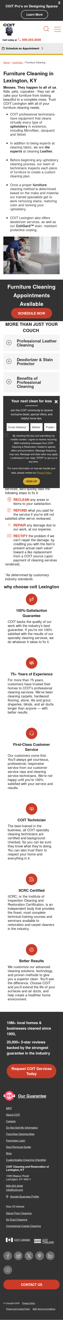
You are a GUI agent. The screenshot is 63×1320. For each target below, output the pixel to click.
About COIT (13, 1115)
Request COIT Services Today (31, 1071)
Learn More (34, 14)
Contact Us (31, 1284)
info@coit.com (14, 1190)
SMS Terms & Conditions (44, 1308)
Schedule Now (31, 313)
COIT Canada (22, 1239)
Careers (11, 1121)
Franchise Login (15, 1140)
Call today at (22, 39)
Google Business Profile (24, 1196)
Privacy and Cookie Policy (18, 1308)
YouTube (7, 1270)
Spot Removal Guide (18, 1147)
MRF (9, 1108)
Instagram (18, 1255)
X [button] (59, 2)
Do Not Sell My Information (22, 1128)
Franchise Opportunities (20, 1134)
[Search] (46, 29)
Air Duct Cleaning (16, 1219)
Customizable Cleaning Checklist (26, 1160)
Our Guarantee (32, 1096)
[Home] (9, 30)
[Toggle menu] (57, 29)
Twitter (29, 1255)
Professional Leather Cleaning (37, 343)
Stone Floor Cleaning (19, 1213)
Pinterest (39, 1255)
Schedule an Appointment (22, 48)
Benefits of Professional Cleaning (29, 382)
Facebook (7, 1255)
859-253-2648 (14, 1186)
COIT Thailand (48, 1241)
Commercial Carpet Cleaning (23, 1226)
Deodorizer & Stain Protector (35, 361)
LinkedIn (50, 1255)
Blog (9, 1153)
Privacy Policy (28, 1303)
